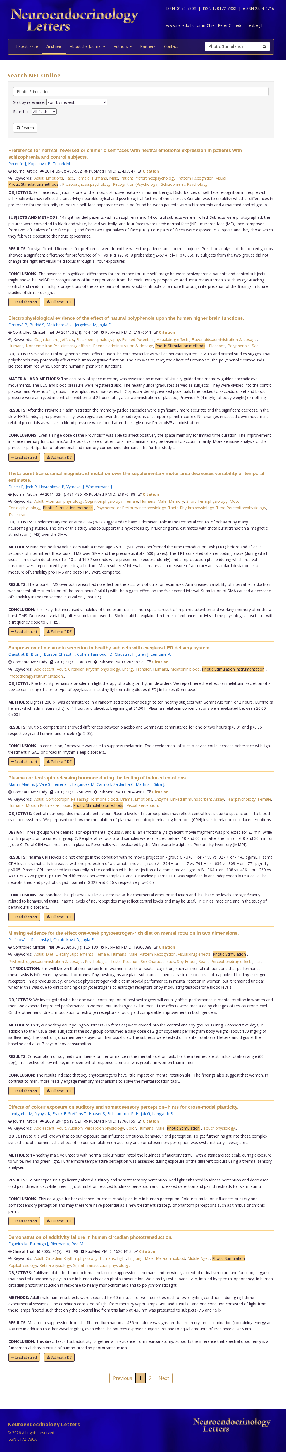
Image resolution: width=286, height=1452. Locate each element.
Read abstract (25, 302)
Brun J (36, 654)
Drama (126, 799)
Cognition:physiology (103, 501)
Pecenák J (17, 163)
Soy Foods (186, 961)
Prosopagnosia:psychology (86, 184)
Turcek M (61, 163)
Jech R (31, 486)
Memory (176, 501)
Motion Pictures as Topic (48, 805)
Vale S (44, 784)
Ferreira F (61, 784)
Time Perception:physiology (241, 507)
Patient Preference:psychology (147, 178)
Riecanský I (41, 939)
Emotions (54, 178)
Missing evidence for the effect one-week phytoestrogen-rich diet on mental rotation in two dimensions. (123, 933)
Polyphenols (239, 345)
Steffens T (77, 1113)
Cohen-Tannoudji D (95, 654)
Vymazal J (75, 486)
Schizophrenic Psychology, (185, 184)
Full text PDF (61, 302)
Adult (39, 178)
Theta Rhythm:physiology (191, 507)
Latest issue (27, 46)
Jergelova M (85, 324)
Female (83, 178)
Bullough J (39, 1243)
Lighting (135, 1258)
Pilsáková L (18, 939)
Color (131, 1128)
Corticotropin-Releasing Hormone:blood (82, 799)
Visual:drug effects (173, 339)
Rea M (77, 1243)
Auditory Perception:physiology (96, 1128)
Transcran (17, 514)
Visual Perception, (143, 805)
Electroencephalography (98, 339)
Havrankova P (51, 486)
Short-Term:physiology (206, 501)
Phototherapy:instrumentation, (36, 676)
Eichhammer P (120, 1113)
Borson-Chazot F (59, 654)
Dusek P (15, 486)
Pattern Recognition (196, 178)
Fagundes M (83, 784)
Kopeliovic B (39, 163)
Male (113, 178)
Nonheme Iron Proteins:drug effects (58, 345)
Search (27, 127)
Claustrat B (18, 654)
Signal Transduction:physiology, (101, 1265)
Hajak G (143, 1113)
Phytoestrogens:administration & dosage (45, 961)
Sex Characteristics (158, 961)
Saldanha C (123, 784)
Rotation (131, 961)
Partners (148, 46)
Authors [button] (121, 46)
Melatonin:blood (185, 669)
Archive (53, 46)
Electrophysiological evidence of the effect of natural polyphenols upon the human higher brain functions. (126, 318)
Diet (49, 954)
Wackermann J (99, 486)
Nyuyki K (42, 1113)
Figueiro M (18, 1243)
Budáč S (37, 324)
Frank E (59, 1113)
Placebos (217, 345)
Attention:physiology (64, 501)
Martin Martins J (22, 784)
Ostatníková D (66, 939)
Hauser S (97, 1113)
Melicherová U (60, 324)
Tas (258, 961)
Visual (221, 178)
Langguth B (162, 1113)
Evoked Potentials (138, 339)
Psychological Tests (103, 961)
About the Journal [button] (86, 46)
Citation (151, 171)
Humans (99, 178)
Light (121, 1258)
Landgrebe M (20, 1113)
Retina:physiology (55, 1265)
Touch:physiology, (219, 1128)
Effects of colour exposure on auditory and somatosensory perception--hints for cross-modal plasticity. (123, 1107)
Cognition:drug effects (54, 339)
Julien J (142, 654)
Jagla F (105, 324)
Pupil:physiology (22, 1265)
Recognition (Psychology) (136, 184)
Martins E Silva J (150, 784)
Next (164, 1378)
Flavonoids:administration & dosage (224, 339)
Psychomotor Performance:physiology (131, 507)
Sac (255, 345)
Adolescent (44, 669)
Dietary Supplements (74, 954)
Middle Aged (198, 1258)
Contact (171, 46)
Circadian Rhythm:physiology (94, 669)
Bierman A (59, 1243)
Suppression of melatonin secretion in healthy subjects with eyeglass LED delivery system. (109, 647)
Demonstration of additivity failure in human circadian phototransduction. (90, 1237)
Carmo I (104, 784)
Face (69, 178)
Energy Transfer (136, 669)
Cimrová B (17, 324)
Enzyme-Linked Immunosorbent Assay (189, 799)
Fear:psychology (241, 799)
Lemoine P (160, 654)
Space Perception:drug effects (225, 961)
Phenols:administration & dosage (123, 345)
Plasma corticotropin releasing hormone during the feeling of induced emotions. (97, 778)
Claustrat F (124, 654)
